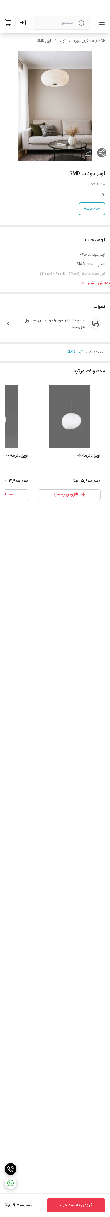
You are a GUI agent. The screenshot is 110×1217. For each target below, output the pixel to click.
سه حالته (92, 209)
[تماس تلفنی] (10, 1169)
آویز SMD (44, 41)
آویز (62, 41)
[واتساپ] (10, 1183)
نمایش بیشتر (98, 283)
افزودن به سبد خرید (76, 1205)
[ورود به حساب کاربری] (23, 22)
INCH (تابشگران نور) (89, 41)
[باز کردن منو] (100, 22)
